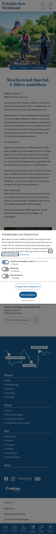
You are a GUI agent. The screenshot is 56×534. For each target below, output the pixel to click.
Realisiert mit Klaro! (28, 301)
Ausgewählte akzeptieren (28, 286)
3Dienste (14, 278)
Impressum (24, 254)
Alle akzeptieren (28, 295)
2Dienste (14, 271)
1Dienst (14, 264)
